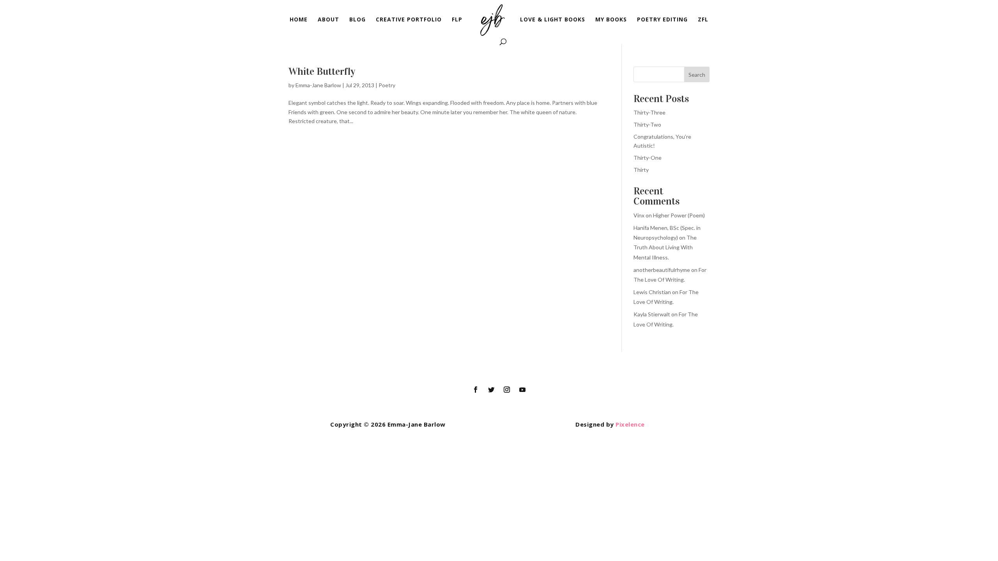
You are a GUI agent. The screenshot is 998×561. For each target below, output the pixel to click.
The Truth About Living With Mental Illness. (665, 247)
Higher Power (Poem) (679, 215)
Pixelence (630, 424)
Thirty (641, 169)
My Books (611, 20)
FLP (457, 20)
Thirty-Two (647, 124)
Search (696, 74)
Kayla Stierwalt (651, 314)
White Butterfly (321, 71)
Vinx (638, 215)
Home (299, 20)
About (328, 20)
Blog (357, 20)
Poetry (387, 85)
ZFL (703, 20)
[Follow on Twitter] (491, 389)
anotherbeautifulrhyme (661, 269)
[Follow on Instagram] (507, 389)
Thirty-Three (649, 112)
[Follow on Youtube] (522, 389)
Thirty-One (647, 157)
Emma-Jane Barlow (318, 85)
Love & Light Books (552, 20)
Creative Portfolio (409, 20)
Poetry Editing (662, 20)
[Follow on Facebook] (475, 389)
